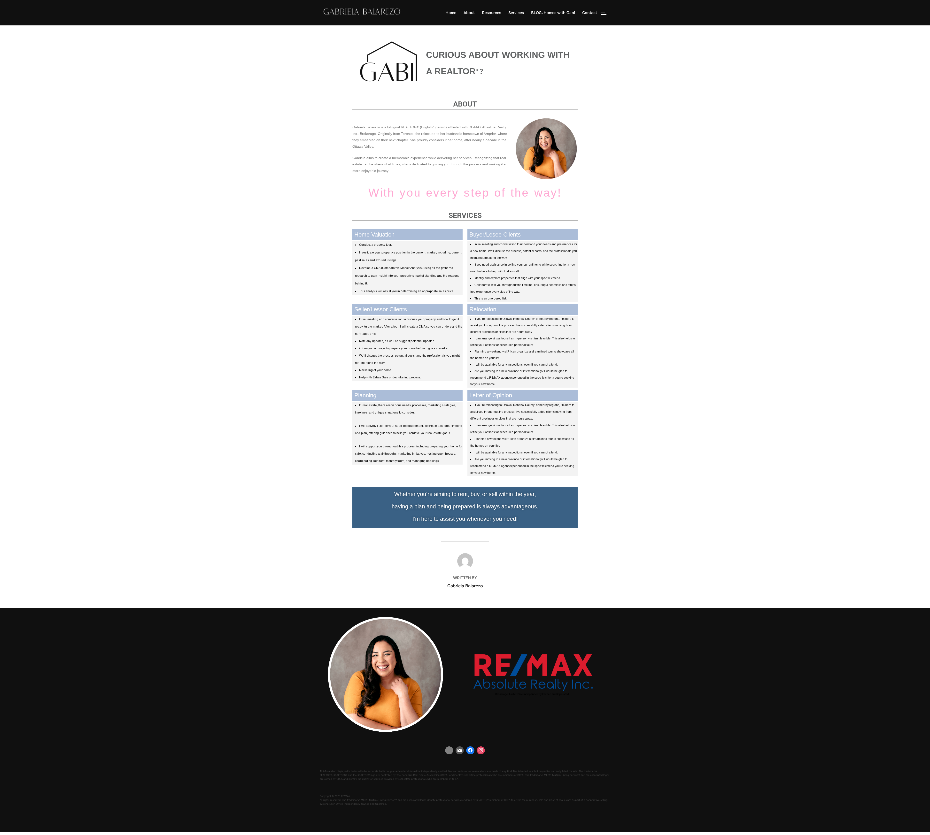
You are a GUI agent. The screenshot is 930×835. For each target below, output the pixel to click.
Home (451, 12)
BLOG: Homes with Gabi (553, 12)
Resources (491, 12)
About (469, 12)
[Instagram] (481, 750)
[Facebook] (470, 750)
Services (516, 12)
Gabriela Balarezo (465, 586)
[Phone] (449, 750)
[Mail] (459, 750)
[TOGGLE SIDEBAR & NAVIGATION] (605, 13)
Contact (589, 12)
